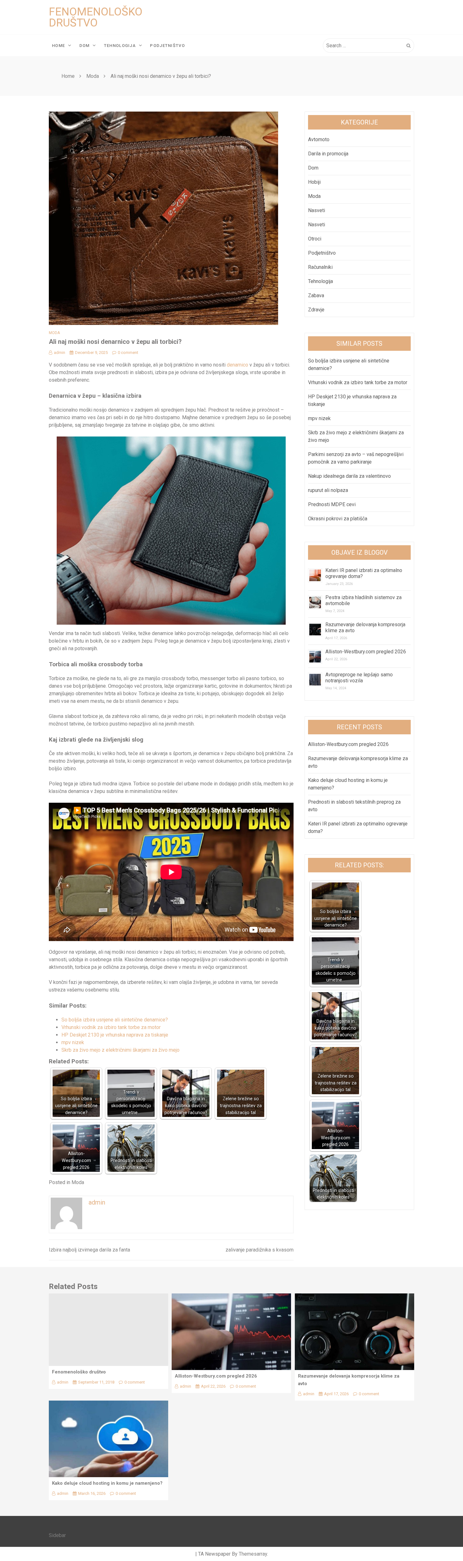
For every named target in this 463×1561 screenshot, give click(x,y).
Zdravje (316, 310)
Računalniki (320, 267)
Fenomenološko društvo (95, 17)
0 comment (128, 352)
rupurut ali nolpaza (328, 490)
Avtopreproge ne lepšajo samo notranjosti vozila (359, 678)
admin (59, 352)
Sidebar (57, 1535)
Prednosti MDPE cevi (332, 504)
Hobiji (314, 182)
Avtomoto (318, 139)
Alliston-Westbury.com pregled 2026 (365, 652)
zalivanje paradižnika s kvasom (260, 1250)
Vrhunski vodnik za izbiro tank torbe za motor (111, 1027)
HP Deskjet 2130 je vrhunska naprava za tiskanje (114, 1035)
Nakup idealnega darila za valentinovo (349, 476)
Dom (84, 45)
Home (58, 45)
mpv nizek (72, 1042)
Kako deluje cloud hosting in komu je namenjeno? (107, 1483)
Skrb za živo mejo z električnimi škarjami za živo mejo (120, 1050)
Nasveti (316, 210)
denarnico (237, 365)
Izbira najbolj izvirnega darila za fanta (89, 1250)
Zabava (316, 295)
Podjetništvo (167, 45)
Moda (54, 333)
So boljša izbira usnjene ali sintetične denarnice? (114, 1020)
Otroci (314, 239)
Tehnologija (120, 45)
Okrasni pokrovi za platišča (337, 519)
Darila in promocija (328, 154)
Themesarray (253, 1554)
